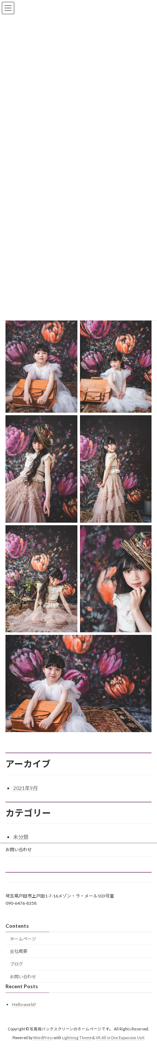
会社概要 (18, 951)
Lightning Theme (77, 1038)
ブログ (16, 964)
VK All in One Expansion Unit (120, 1038)
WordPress (43, 1038)
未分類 (20, 837)
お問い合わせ (18, 849)
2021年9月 (25, 788)
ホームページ (23, 939)
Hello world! (24, 1004)
